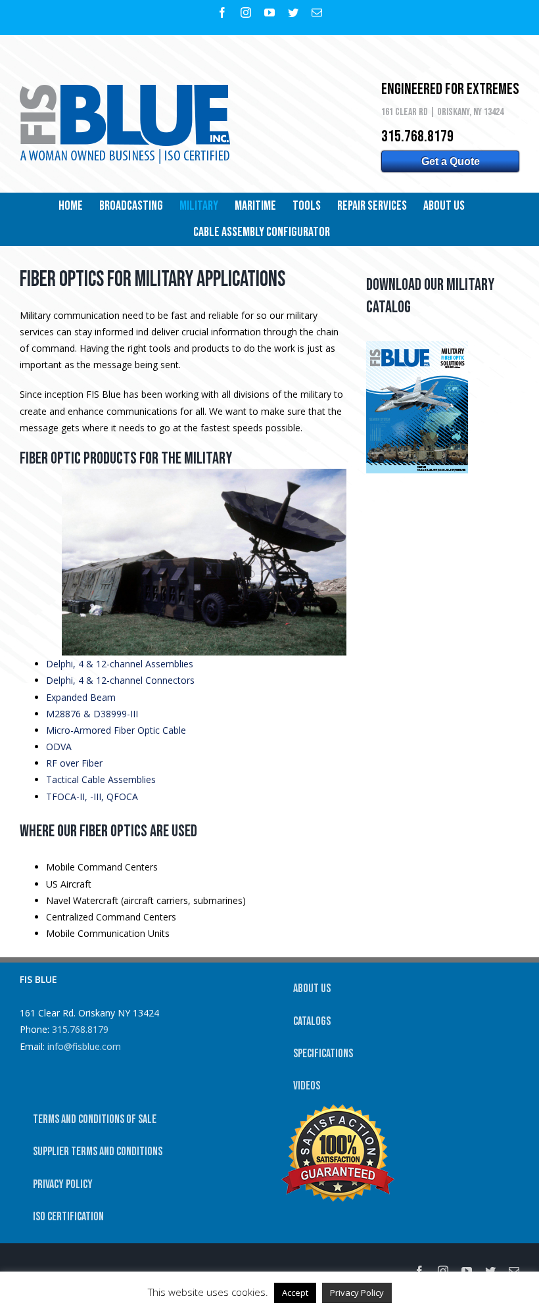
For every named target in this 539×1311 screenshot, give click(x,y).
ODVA (59, 746)
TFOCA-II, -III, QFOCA (92, 796)
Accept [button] (295, 1293)
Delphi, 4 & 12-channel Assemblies (119, 663)
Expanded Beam (81, 697)
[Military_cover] (417, 345)
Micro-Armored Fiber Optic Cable (116, 730)
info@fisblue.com (84, 1046)
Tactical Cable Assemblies (101, 779)
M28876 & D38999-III (92, 713)
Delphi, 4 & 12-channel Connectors (120, 680)
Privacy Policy (357, 1293)
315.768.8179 (80, 1029)
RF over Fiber (74, 763)
